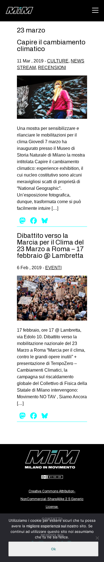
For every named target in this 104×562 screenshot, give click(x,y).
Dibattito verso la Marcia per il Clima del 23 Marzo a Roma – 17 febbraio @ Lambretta (50, 245)
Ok (53, 549)
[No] (97, 538)
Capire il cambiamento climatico (51, 45)
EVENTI (53, 267)
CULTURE (58, 61)
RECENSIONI (52, 67)
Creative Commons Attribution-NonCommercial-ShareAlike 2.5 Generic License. (52, 499)
